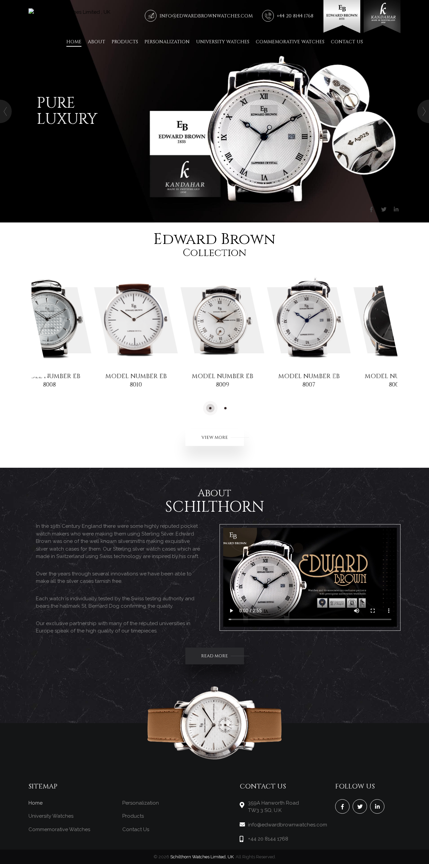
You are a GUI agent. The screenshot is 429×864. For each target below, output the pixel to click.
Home (73, 42)
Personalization (167, 42)
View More (214, 438)
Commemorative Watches (290, 42)
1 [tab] (210, 408)
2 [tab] (225, 408)
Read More (214, 656)
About (96, 42)
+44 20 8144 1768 (295, 16)
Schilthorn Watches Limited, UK (202, 856)
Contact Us (347, 42)
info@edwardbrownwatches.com (206, 16)
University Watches (222, 42)
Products (125, 42)
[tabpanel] (85, 333)
